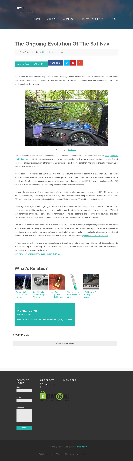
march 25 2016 (53, 254)
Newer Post (23, 64)
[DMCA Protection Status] (54, 401)
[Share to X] (67, 63)
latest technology (45, 52)
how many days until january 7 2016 (30, 254)
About (51, 19)
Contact (69, 19)
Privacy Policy (92, 19)
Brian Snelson (72, 150)
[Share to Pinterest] (73, 63)
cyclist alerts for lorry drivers (95, 235)
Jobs (112, 19)
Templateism (81, 447)
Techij (20, 8)
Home (37, 19)
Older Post (40, 64)
